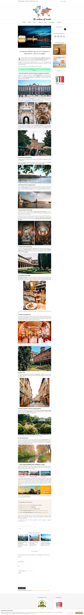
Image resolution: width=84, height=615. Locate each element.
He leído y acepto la (26, 570)
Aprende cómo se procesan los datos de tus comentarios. (41, 590)
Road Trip (31, 526)
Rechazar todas (71, 612)
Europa (29, 22)
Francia (33, 49)
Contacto (27, 1)
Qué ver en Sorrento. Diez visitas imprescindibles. (33, 543)
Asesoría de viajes (32, 1)
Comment (19, 572)
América (40, 22)
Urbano (35, 526)
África (34, 22)
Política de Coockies (33, 613)
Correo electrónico (21, 561)
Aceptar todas (79, 612)
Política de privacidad (28, 570)
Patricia (20, 528)
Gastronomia (51, 22)
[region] (42, 612)
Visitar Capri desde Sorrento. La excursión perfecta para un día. (46, 543)
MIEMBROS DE (59, 70)
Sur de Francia (38, 49)
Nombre (19, 556)
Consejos (59, 22)
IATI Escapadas (22, 480)
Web (18, 566)
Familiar (27, 526)
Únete (37, 1)
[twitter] (62, 1)
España (23, 22)
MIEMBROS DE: (59, 597)
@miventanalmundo (21, 521)
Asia (45, 22)
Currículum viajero (21, 1)
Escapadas (23, 526)
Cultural (20, 526)
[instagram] (63, 1)
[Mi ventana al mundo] (42, 11)
